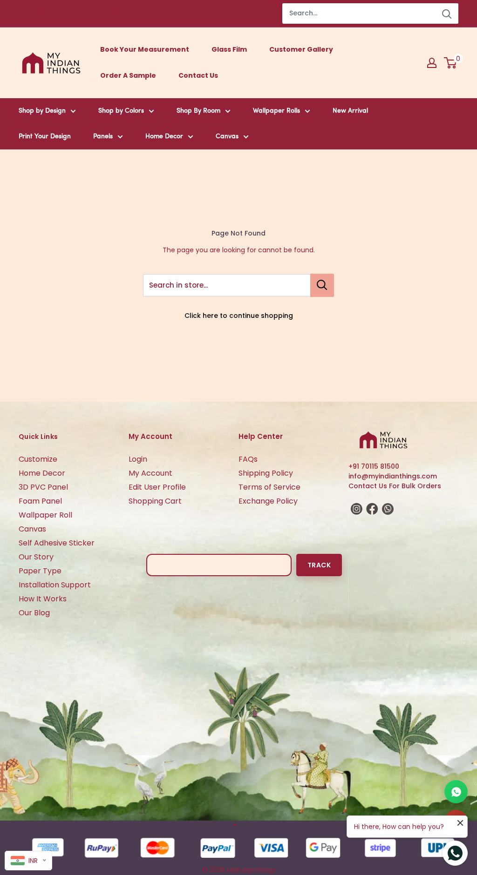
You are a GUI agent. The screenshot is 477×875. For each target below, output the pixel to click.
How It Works (43, 598)
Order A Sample (128, 75)
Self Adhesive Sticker (57, 543)
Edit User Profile (157, 487)
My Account (150, 473)
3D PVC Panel (43, 487)
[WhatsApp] (456, 791)
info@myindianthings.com (392, 476)
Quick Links (38, 436)
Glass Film (229, 49)
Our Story (36, 557)
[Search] (446, 13)
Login (138, 459)
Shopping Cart (155, 501)
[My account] (431, 63)
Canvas (227, 136)
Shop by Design (42, 111)
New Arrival (350, 111)
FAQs (248, 459)
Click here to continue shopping (238, 315)
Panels (103, 136)
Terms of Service (269, 487)
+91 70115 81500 (373, 466)
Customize (38, 459)
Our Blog (34, 612)
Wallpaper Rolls (276, 111)
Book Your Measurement (144, 49)
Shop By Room (198, 111)
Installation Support (55, 584)
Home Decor (164, 136)
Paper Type (40, 570)
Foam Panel (40, 501)
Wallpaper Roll (45, 515)
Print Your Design (45, 136)
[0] (451, 62)
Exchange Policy (268, 501)
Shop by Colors (121, 111)
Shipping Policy (265, 473)
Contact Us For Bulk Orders (394, 486)
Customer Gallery (301, 49)
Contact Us (198, 75)
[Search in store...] (322, 285)
